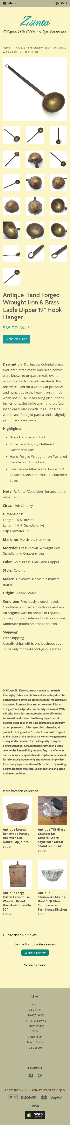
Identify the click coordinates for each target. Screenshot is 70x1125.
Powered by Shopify (52, 1090)
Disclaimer (35, 1009)
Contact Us (35, 1037)
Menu (12, 3)
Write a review (35, 953)
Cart (63, 3)
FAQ (35, 1031)
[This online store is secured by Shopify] (35, 1118)
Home (6, 47)
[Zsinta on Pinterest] (40, 1076)
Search (35, 1004)
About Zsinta (35, 1042)
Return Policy (35, 1026)
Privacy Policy (35, 1015)
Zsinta (34, 1090)
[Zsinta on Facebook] (30, 1076)
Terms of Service (35, 1020)
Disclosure (35, 1047)
